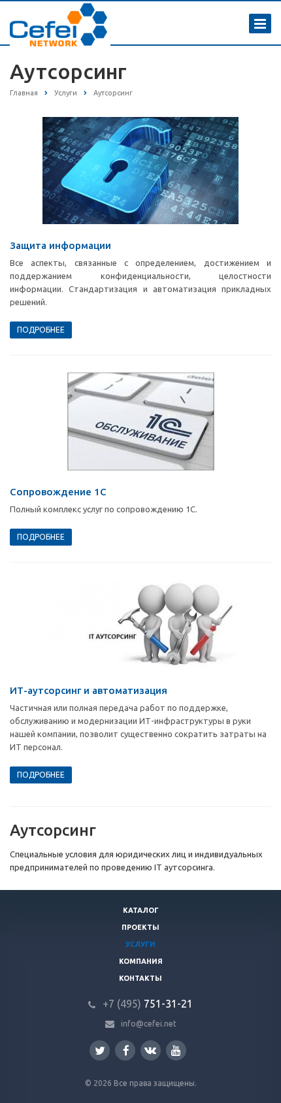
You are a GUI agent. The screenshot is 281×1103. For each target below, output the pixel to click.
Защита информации (60, 245)
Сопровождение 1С (58, 491)
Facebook (125, 1050)
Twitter (100, 1050)
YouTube (176, 1050)
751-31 (140, 1004)
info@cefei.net (148, 1023)
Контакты (140, 978)
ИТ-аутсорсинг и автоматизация (88, 690)
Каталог (141, 910)
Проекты (140, 927)
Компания (141, 961)
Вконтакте (150, 1050)
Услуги (140, 944)
